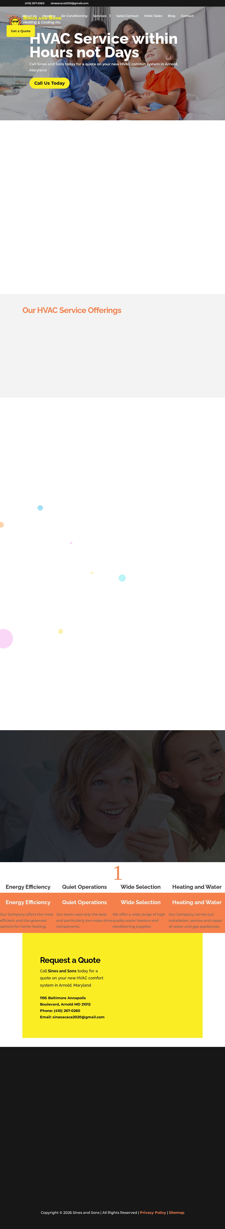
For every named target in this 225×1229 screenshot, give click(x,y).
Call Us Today (49, 83)
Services (99, 16)
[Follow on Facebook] (25, 1201)
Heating (48, 16)
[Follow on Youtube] (34, 1201)
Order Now (177, 794)
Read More (47, 247)
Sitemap (176, 1213)
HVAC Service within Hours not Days (103, 45)
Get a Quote (87, 700)
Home (11, 16)
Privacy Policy (153, 1213)
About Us (29, 16)
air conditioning (152, 152)
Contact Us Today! (112, 437)
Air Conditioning (74, 16)
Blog (171, 16)
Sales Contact (127, 16)
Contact (187, 16)
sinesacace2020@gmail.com (79, 1017)
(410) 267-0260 (67, 1011)
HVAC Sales (153, 16)
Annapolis (158, 1070)
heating (122, 152)
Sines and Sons (167, 146)
